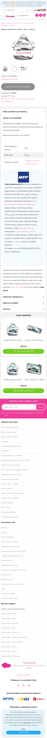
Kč (6, 10)
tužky (22, 228)
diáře (35, 201)
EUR (9, 10)
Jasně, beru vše (24, 732)
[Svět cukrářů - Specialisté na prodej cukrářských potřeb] (8, 15)
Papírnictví (16, 23)
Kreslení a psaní (28, 23)
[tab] (23, 111)
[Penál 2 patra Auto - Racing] (34, 368)
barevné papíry (11, 204)
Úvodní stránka (6, 23)
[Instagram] (23, 685)
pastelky (29, 228)
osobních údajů (25, 412)
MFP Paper (12, 96)
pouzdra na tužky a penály (25, 231)
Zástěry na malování (8, 25)
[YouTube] (28, 685)
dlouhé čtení (27, 722)
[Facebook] (18, 685)
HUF (13, 10)
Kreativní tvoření (31, 164)
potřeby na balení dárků (26, 204)
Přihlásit (40, 407)
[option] (23, 47)
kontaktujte (16, 241)
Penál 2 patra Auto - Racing (34, 380)
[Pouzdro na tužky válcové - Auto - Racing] (34, 329)
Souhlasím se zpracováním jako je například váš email (23, 414)
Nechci (23, 729)
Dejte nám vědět (17, 287)
